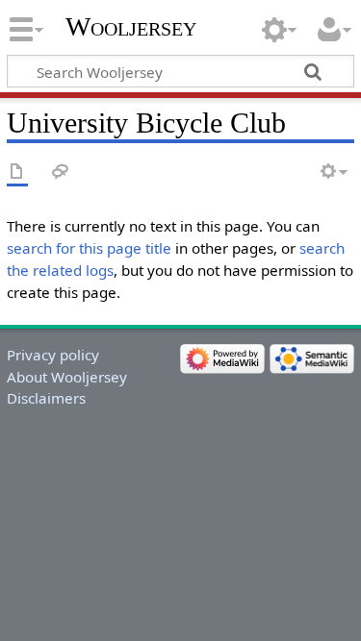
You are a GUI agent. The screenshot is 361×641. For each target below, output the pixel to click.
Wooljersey (130, 26)
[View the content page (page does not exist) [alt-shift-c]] (17, 172)
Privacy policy (53, 354)
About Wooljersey (67, 376)
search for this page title (89, 248)
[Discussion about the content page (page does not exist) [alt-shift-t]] (60, 172)
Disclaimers (46, 397)
